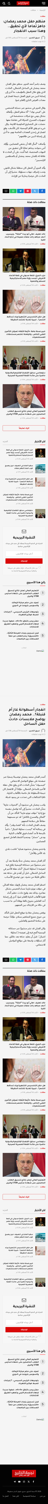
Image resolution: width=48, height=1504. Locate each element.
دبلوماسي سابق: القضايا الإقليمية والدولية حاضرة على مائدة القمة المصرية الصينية (18, 513)
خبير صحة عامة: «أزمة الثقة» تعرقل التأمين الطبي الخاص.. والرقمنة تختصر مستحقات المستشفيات (25, 335)
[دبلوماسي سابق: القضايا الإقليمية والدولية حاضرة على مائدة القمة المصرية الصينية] (24, 358)
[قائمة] (43, 3)
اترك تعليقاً (24, 428)
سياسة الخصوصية (24, 571)
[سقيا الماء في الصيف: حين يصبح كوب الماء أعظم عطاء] (40, 468)
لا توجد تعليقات (37, 41)
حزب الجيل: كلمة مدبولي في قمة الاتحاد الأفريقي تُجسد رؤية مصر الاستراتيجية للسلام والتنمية (27, 279)
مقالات (42, 16)
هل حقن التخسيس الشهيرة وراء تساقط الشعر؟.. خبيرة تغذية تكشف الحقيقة (19, 481)
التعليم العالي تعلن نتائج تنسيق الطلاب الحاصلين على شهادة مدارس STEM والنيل (22, 594)
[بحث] (4, 3)
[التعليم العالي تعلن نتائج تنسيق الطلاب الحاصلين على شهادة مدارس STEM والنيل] (24, 396)
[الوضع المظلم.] (9, 3)
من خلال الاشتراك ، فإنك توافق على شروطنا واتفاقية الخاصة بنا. (23, 569)
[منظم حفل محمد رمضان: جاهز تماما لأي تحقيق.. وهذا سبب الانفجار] (24, 60)
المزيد (5, 441)
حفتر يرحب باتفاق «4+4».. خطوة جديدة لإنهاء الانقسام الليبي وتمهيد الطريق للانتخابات (21, 624)
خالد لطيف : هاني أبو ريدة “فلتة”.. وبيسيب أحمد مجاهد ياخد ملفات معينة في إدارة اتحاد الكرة (25, 237)
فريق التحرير (34, 38)
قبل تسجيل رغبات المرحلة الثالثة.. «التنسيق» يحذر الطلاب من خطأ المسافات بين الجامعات (23, 636)
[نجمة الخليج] (28, 3)
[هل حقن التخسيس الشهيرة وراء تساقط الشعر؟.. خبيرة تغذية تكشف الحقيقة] (24, 302)
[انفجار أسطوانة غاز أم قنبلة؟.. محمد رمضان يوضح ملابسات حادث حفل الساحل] (24, 753)
